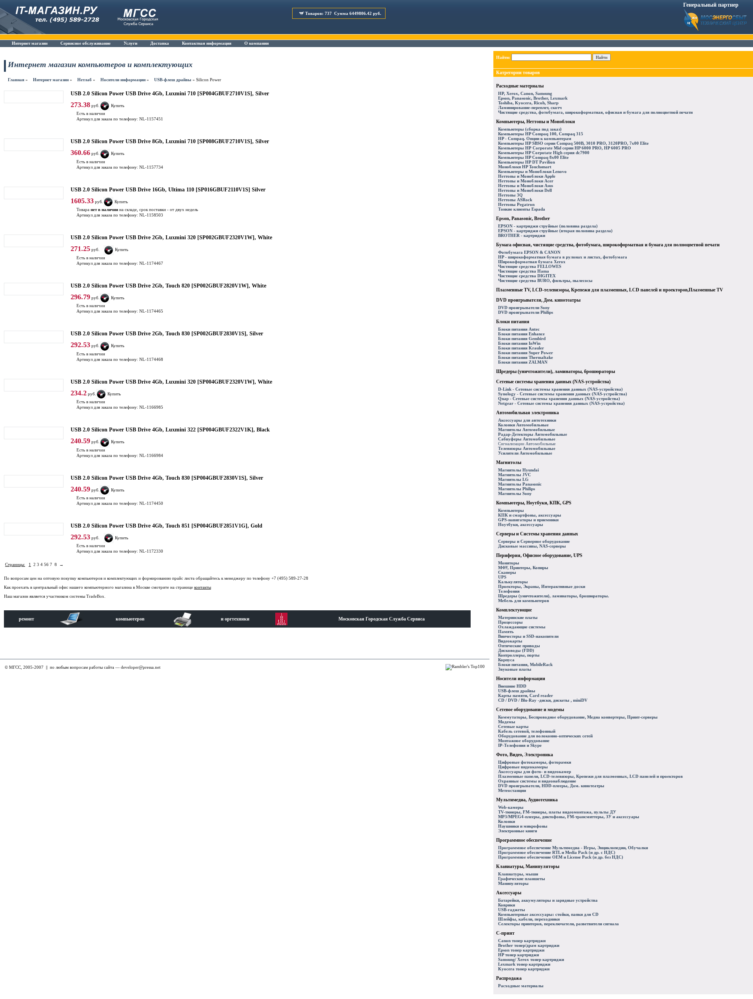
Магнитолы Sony (515, 493)
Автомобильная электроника (527, 412)
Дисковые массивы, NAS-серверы (532, 546)
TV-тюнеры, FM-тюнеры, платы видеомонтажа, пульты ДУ (557, 812)
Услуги (130, 43)
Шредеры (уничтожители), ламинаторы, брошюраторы (555, 371)
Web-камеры (511, 807)
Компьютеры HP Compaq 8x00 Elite (533, 157)
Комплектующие (514, 610)
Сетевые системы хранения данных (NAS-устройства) (553, 381)
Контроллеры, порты (519, 655)
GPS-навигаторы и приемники (528, 519)
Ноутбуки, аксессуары (520, 524)
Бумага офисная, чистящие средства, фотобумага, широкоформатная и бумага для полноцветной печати (608, 244)
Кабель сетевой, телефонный (526, 731)
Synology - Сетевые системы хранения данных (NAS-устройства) (562, 393)
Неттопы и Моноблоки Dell (525, 190)
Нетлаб (84, 79)
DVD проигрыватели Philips (525, 312)
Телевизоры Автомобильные (526, 448)
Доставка (159, 43)
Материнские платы (518, 617)
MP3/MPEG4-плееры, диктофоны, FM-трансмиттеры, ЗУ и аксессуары (568, 816)
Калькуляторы (513, 581)
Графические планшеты (521, 878)
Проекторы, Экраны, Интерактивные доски (541, 586)
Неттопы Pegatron (516, 204)
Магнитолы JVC (514, 474)
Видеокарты (510, 641)
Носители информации (123, 79)
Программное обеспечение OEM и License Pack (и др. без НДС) (560, 857)
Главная (16, 79)
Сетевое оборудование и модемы (530, 709)
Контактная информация (206, 43)
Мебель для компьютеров (523, 600)
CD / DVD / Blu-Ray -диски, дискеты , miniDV (542, 700)
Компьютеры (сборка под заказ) (530, 129)
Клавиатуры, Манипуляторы (527, 866)
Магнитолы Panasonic (520, 484)
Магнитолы (508, 462)
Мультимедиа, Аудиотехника (527, 799)
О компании (256, 43)
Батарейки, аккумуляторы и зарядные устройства (548, 900)
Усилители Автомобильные (525, 453)
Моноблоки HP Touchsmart (524, 166)
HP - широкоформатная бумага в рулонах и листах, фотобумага (562, 257)
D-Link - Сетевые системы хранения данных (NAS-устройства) (560, 389)
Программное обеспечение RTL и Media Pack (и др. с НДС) (556, 852)
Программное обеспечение (524, 840)
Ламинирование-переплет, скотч (530, 107)
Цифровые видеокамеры (523, 766)
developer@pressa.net (140, 667)
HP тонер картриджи (518, 954)
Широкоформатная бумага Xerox (532, 261)
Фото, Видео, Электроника (524, 754)
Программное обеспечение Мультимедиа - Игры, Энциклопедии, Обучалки (573, 847)
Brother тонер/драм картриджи (528, 945)
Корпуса (506, 659)
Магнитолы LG (513, 479)
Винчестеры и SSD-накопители (528, 636)
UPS (502, 577)
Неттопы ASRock (515, 199)
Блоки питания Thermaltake (525, 357)
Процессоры (510, 622)
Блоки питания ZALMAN (522, 362)
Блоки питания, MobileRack (525, 664)
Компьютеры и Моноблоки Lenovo (532, 171)
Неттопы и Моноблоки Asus (525, 185)
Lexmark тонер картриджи (524, 964)
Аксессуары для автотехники (527, 420)
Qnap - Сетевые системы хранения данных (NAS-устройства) (559, 398)
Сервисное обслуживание (85, 43)
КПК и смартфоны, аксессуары (529, 515)
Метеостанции (512, 790)
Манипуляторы (513, 883)
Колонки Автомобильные (523, 424)
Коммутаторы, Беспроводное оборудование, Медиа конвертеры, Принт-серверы (578, 717)
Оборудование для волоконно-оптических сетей (545, 735)
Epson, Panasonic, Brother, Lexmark (532, 98)
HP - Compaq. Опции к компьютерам (534, 138)
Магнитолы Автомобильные (526, 429)
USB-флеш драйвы (172, 79)
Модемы (506, 721)
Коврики (506, 905)
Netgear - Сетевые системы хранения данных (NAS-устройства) (561, 403)
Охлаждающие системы (522, 626)
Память (506, 631)
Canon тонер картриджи (522, 940)
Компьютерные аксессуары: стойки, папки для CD (548, 914)
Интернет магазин (29, 43)
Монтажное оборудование (523, 740)
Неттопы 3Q (510, 195)
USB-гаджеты (511, 909)
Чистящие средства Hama (523, 271)
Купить (121, 249)
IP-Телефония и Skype (520, 745)
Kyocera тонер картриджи (523, 968)
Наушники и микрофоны (522, 826)
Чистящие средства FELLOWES (529, 266)
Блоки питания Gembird (522, 338)
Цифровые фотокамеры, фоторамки (534, 762)
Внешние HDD (512, 686)
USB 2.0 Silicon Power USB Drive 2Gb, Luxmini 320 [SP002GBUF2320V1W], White (171, 237)
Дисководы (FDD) (516, 650)
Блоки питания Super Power (525, 352)
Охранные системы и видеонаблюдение (537, 781)
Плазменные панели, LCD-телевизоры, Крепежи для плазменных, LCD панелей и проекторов (590, 776)
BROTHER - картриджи (521, 235)
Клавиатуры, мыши (518, 874)
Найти (601, 57)
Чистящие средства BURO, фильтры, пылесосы (545, 280)
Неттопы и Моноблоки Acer (525, 180)
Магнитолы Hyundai (518, 470)
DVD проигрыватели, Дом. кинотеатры (538, 300)
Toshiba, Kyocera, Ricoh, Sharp (528, 102)
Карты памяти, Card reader (525, 695)
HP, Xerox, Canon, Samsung (525, 93)
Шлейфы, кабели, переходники (529, 919)
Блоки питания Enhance (521, 333)
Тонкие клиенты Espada (521, 209)
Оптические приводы (519, 645)
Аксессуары (508, 892)
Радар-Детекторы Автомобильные (532, 434)
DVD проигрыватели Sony (524, 307)
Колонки (506, 821)
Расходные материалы (520, 86)
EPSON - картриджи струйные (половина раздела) (548, 226)
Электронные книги (517, 830)
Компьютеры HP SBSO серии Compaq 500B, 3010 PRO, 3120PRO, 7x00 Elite (573, 143)
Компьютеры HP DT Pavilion (526, 162)
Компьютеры (511, 510)
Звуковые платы (514, 669)
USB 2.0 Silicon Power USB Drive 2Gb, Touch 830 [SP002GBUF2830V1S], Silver (167, 334)
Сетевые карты (513, 726)
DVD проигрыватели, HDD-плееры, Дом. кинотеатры (551, 785)
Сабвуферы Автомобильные (526, 439)
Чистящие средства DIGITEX (527, 275)
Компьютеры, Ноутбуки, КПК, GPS (533, 503)
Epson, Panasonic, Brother (523, 218)
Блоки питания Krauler (521, 348)
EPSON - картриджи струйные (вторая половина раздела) (555, 230)
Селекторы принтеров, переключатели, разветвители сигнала (558, 923)
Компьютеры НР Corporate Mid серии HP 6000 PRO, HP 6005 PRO (564, 148)
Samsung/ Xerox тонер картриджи (531, 959)
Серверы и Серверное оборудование (534, 541)
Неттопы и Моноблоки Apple (526, 176)
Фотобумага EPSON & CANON (529, 252)
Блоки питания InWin (519, 343)
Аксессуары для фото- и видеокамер (534, 771)
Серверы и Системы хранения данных (537, 534)
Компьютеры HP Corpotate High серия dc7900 (543, 152)
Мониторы (508, 562)
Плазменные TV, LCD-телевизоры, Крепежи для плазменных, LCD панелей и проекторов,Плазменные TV (609, 290)
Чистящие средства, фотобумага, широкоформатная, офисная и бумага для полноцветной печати (595, 112)
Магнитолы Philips (516, 488)
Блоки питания (512, 321)
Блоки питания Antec (519, 329)
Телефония (509, 591)
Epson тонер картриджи (521, 950)
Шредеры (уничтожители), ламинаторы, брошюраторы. (553, 595)
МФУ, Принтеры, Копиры (523, 567)
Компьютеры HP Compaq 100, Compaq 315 (540, 133)
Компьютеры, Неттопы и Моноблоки (535, 121)
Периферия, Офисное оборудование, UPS (539, 555)
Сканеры (507, 572)
